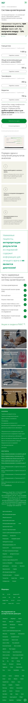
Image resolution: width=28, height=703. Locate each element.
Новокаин (20, 624)
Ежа (3, 661)
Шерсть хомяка (14, 658)
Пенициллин (5, 636)
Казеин (22, 678)
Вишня (4, 685)
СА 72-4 (18, 600)
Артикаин (18, 621)
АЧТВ (20, 523)
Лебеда (18, 661)
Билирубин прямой (16, 538)
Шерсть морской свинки (18, 655)
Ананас (10, 691)
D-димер (15, 569)
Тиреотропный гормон (8, 526)
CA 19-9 (4, 597)
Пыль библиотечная (17, 652)
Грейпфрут (19, 700)
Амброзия (11, 621)
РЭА (3, 594)
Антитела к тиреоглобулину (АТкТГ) (10, 560)
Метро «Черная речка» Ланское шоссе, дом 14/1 (13, 458)
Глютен (10, 675)
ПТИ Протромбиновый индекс (9, 523)
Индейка (10, 685)
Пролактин (22, 566)
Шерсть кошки (15, 639)
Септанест (5, 627)
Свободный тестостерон (8, 541)
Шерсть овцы (5, 658)
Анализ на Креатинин (16, 547)
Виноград (5, 688)
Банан (4, 678)
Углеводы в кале (6, 581)
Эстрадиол (17, 575)
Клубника (17, 675)
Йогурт (21, 697)
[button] (14, 121)
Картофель (5, 694)
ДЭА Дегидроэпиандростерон (9, 572)
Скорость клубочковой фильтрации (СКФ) (12, 532)
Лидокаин (5, 624)
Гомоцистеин (5, 578)
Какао (22, 694)
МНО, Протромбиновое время (9, 514)
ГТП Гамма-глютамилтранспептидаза (10, 550)
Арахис (4, 675)
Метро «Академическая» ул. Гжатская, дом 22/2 (12, 456)
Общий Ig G (5, 618)
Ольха (11, 667)
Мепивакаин (12, 624)
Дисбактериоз (6, 566)
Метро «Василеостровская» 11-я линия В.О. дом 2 (13, 463)
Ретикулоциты (6, 538)
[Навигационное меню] (26, 2)
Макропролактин (6, 569)
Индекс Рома (5, 600)
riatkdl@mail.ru (8, 485)
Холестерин (14, 566)
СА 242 (4, 603)
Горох (19, 682)
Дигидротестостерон (14, 553)
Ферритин (5, 553)
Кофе (23, 675)
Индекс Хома (14, 578)
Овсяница (19, 664)
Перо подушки (12, 649)
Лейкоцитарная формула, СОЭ (9, 544)
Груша (16, 694)
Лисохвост (11, 664)
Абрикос (15, 678)
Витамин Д (5, 535)
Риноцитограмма (19, 563)
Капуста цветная (13, 697)
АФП (19, 597)
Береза (20, 618)
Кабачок (11, 688)
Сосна (9, 670)
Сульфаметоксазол (15, 636)
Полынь (4, 621)
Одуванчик (5, 667)
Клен (13, 661)
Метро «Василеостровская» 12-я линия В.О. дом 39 (13, 453)
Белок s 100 (10, 603)
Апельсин (17, 691)
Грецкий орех (5, 682)
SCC (9, 597)
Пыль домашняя (15, 642)
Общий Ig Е (13, 618)
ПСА (14, 597)
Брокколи (5, 697)
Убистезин (5, 633)
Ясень (23, 670)
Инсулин (14, 581)
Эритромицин (6, 639)
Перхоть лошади (6, 652)
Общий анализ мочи (7, 517)
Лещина (4, 664)
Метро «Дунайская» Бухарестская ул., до (10, 460)
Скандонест (12, 627)
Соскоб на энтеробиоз (7, 557)
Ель (8, 661)
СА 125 (8, 594)
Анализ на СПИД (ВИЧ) (7, 563)
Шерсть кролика (6, 655)
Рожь (4, 670)
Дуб (22, 658)
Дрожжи (4, 691)
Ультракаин (12, 633)
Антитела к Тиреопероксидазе (9, 529)
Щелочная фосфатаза (7, 511)
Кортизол (22, 578)
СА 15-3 (12, 600)
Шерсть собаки (6, 642)
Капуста (13, 682)
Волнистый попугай (7, 645)
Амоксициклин (21, 633)
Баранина (11, 700)
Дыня (9, 678)
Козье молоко (19, 688)
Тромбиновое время (7, 575)
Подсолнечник (19, 667)
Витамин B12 (13, 535)
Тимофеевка (16, 670)
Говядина (17, 685)
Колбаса (4, 700)
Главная (3, 6)
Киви (11, 694)
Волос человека (17, 645)
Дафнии (4, 649)
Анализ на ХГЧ (6, 547)
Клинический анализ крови (8, 520)
